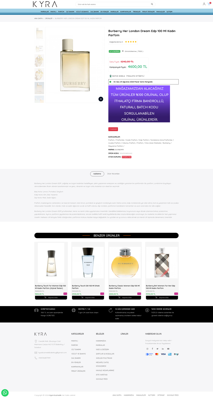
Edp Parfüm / (144, 140)
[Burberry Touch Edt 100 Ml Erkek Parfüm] (88, 263)
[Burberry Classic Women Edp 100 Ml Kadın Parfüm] (125, 263)
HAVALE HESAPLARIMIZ (105, 370)
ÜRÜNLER (48, 18)
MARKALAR (45, 12)
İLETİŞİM (169, 12)
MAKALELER (160, 12)
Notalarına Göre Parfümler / (162, 140)
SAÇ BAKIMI (94, 12)
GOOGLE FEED (102, 379)
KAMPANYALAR (125, 12)
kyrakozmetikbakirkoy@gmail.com (52, 352)
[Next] (100, 65)
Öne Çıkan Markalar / (154, 143)
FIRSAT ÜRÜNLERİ (148, 12)
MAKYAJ (53, 12)
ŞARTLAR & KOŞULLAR (105, 354)
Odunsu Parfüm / (129, 143)
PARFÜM (61, 12)
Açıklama (97, 174)
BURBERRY (119, 149)
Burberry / (167, 143)
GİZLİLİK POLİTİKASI (104, 358)
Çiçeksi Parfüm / (115, 143)
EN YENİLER (105, 12)
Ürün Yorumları (113, 174)
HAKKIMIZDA (101, 341)
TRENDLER (136, 12)
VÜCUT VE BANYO (82, 12)
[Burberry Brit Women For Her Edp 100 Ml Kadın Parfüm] (162, 263)
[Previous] (50, 65)
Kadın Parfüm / (132, 140)
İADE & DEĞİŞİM (102, 349)
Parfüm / (112, 140)
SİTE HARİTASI (101, 375)
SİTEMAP (161, 395)
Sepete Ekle (53, 297)
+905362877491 (44, 358)
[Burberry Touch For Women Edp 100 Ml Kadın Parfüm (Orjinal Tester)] (51, 263)
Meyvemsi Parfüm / (116, 146)
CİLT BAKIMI (70, 12)
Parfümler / (121, 140)
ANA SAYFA (38, 18)
